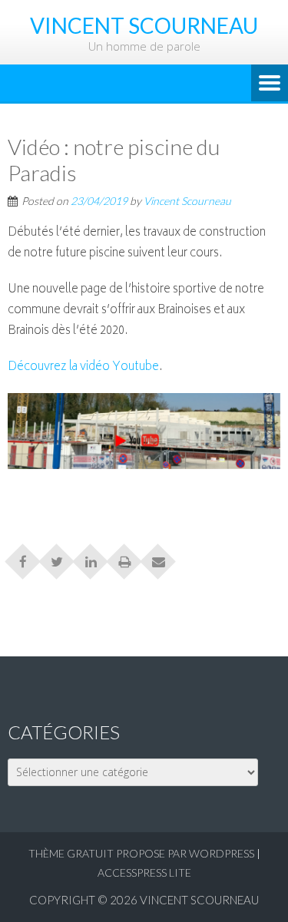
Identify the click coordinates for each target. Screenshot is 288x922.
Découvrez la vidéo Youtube (83, 367)
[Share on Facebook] (23, 556)
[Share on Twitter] (56, 556)
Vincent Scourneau (187, 200)
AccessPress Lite (144, 872)
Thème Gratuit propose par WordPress (141, 853)
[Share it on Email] (158, 556)
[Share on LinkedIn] (90, 556)
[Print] (124, 556)
